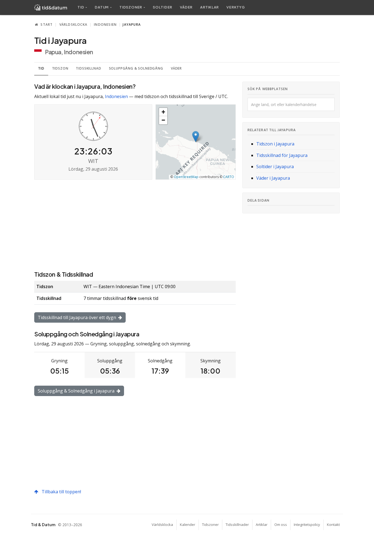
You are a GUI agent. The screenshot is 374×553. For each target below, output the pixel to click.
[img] (196, 142)
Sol (162, 7)
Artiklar (209, 7)
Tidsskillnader (237, 524)
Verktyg (235, 7)
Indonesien (105, 24)
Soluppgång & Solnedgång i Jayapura (77, 391)
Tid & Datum (43, 524)
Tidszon (60, 68)
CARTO (228, 176)
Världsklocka (73, 24)
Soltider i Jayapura (275, 167)
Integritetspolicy (307, 524)
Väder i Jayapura (273, 178)
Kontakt (333, 524)
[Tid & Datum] (50, 7)
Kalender (187, 524)
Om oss (280, 524)
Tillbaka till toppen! (61, 492)
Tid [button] (80, 7)
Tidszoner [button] (130, 7)
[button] (195, 136)
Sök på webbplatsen (268, 89)
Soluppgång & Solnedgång (136, 68)
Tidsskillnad (88, 68)
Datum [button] (102, 7)
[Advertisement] (135, 224)
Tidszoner (210, 524)
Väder (186, 7)
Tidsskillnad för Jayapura (281, 155)
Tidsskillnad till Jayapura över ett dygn (77, 317)
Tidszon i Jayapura (275, 144)
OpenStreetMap (186, 176)
